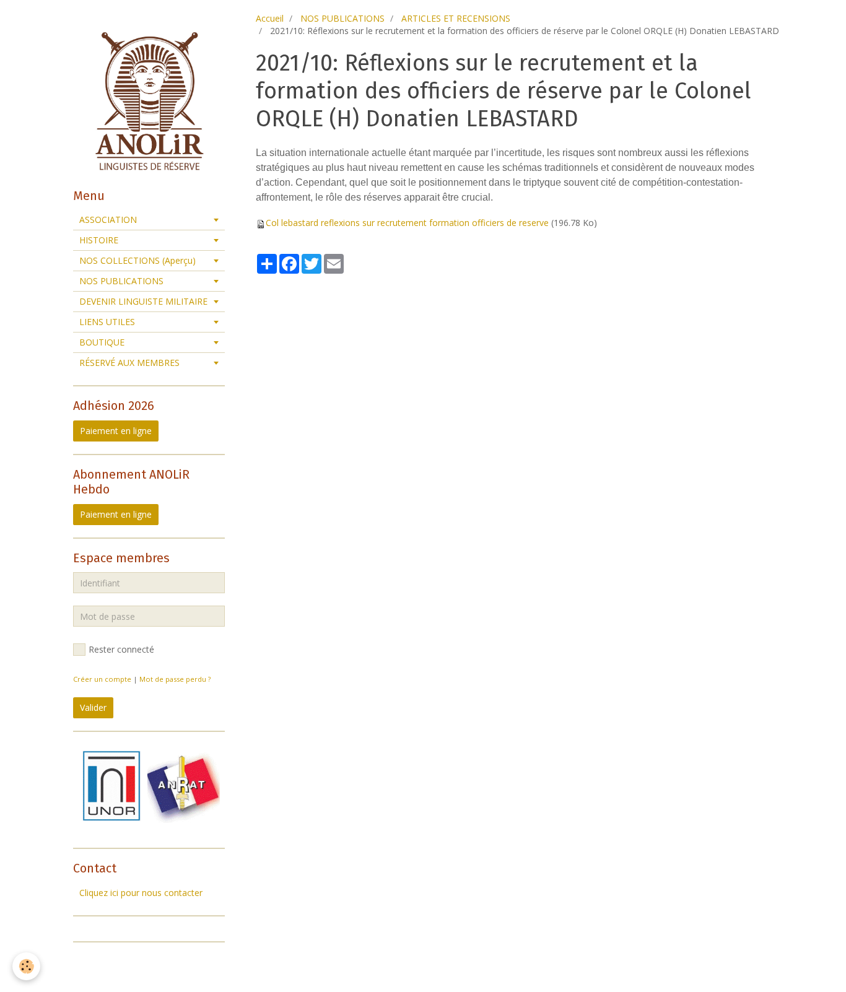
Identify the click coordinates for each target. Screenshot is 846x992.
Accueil (270, 18)
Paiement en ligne (116, 431)
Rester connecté (121, 649)
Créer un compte (102, 679)
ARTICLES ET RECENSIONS (455, 18)
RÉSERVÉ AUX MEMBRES (129, 362)
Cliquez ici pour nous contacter (141, 892)
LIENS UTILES (107, 322)
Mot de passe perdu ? (175, 679)
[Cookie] (26, 966)
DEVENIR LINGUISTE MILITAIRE (143, 301)
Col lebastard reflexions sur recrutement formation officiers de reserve (407, 222)
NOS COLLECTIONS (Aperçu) (137, 260)
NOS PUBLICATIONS (342, 18)
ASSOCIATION (108, 219)
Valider (93, 707)
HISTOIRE (98, 240)
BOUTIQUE (101, 342)
